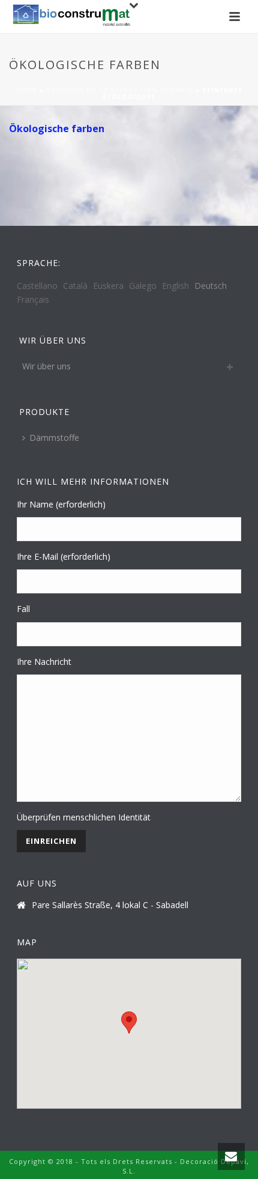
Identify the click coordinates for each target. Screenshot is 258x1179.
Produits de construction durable (119, 90)
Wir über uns (46, 366)
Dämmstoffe (54, 437)
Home (26, 90)
